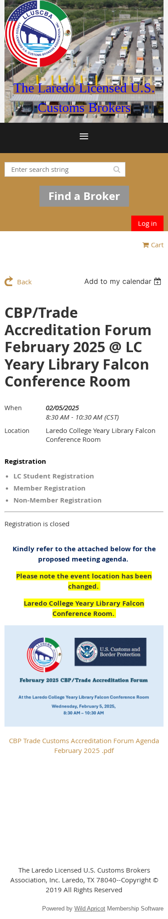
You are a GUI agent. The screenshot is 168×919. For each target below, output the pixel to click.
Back (24, 281)
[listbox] (124, 281)
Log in (147, 223)
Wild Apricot (89, 908)
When (13, 407)
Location (17, 430)
